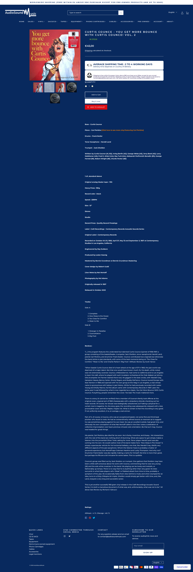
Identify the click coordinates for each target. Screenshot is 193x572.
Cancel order (182, 567)
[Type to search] (93, 12)
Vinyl (40, 21)
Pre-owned (143, 21)
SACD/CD (52, 21)
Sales (31, 21)
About (170, 21)
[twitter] (69, 536)
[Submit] (120, 12)
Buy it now (96, 101)
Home (21, 21)
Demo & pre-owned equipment (42, 544)
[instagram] (64, 536)
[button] (34, 55)
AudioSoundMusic (39, 565)
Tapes (63, 21)
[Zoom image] (55, 55)
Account (158, 21)
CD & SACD (33, 537)
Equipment (76, 21)
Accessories (127, 21)
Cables (112, 21)
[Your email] (148, 545)
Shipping (88, 51)
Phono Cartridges (95, 21)
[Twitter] (94, 518)
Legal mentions (35, 554)
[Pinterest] (90, 518)
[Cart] (187, 13)
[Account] (182, 13)
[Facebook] (86, 518)
